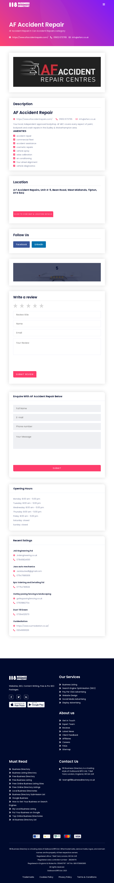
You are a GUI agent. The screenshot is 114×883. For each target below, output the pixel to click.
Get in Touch (68, 720)
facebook (21, 244)
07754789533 (23, 587)
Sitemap (66, 749)
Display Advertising (71, 702)
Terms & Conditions (86, 877)
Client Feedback (70, 735)
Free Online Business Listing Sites (28, 783)
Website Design (69, 695)
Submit (57, 468)
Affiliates (66, 738)
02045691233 (23, 630)
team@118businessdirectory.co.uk (78, 779)
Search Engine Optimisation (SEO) (79, 688)
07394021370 (23, 614)
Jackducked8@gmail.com (29, 571)
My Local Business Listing (24, 808)
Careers (66, 742)
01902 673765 (60, 37)
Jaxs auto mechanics (24, 566)
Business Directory (21, 769)
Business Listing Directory (24, 772)
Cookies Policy (46, 877)
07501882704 (23, 602)
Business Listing (69, 684)
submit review (25, 374)
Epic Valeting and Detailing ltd (28, 582)
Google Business (20, 798)
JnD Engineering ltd (23, 550)
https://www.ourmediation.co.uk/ (33, 625)
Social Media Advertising (74, 699)
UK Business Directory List (24, 819)
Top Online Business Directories (27, 816)
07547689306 (23, 575)
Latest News (68, 731)
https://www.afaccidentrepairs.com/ (30, 37)
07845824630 (23, 559)
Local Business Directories (24, 790)
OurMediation (20, 621)
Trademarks (28, 877)
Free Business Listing (22, 780)
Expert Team (68, 724)
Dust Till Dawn (20, 609)
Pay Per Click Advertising (74, 691)
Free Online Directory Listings (26, 787)
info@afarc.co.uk (80, 37)
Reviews (66, 727)
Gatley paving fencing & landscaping (32, 594)
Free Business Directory (23, 776)
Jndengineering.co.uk (27, 555)
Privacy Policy (65, 877)
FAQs (64, 745)
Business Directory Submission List (28, 794)
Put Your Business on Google (26, 812)
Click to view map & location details (33, 214)
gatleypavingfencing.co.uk (29, 598)
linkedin (38, 244)
